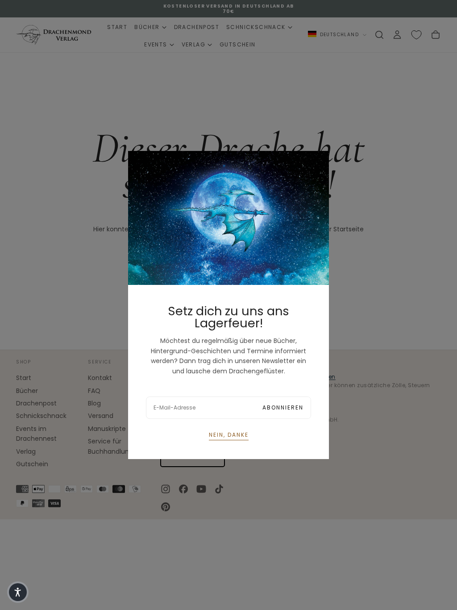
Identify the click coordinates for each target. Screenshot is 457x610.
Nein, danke (229, 435)
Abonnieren (282, 407)
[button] (18, 592)
